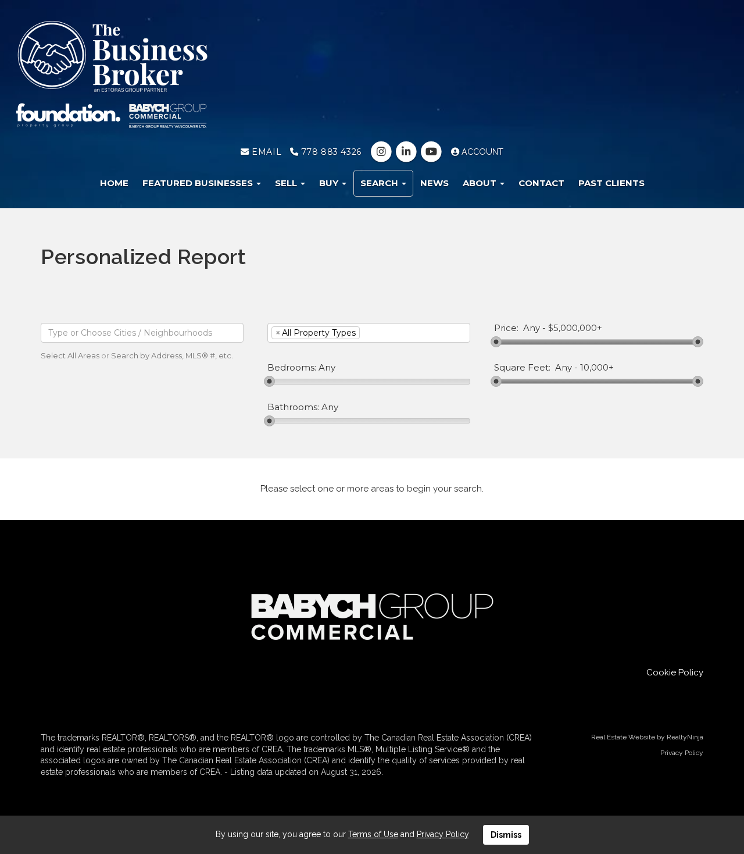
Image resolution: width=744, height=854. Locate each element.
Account (481, 151)
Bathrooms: (293, 407)
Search (380, 182)
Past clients (611, 182)
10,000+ (597, 367)
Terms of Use (373, 834)
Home (114, 182)
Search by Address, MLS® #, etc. (172, 355)
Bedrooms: (291, 367)
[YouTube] (432, 151)
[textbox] (142, 332)
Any (531, 328)
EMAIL (265, 152)
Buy (330, 182)
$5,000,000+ (575, 328)
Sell (287, 182)
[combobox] (142, 333)
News (434, 182)
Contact (541, 182)
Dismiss (506, 834)
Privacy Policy (681, 753)
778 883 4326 (329, 152)
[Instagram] (382, 151)
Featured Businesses (198, 182)
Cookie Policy (674, 672)
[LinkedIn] (407, 151)
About (481, 182)
